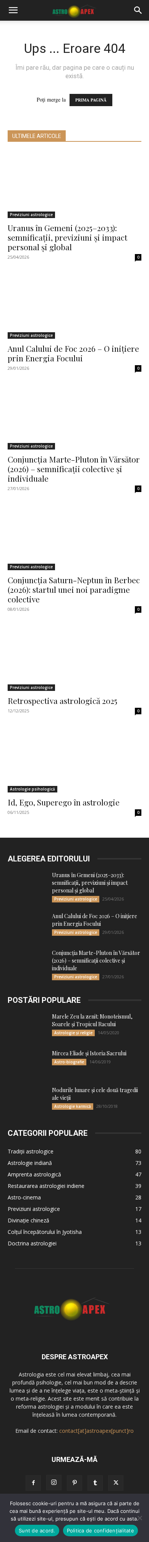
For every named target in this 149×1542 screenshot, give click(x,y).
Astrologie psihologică (32, 789)
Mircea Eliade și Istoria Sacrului (89, 1053)
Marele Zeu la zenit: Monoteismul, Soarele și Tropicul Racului (92, 1020)
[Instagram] (54, 1482)
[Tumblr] (95, 1483)
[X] (115, 1483)
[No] (139, 1518)
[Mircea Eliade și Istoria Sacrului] (27, 1063)
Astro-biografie (69, 1062)
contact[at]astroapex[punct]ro (96, 1430)
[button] (13, 10)
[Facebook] (33, 1483)
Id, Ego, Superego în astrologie (64, 802)
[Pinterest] (74, 1483)
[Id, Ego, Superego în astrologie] (74, 759)
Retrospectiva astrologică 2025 (62, 700)
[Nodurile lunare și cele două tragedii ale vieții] (27, 1099)
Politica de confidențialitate (100, 1530)
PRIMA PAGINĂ (91, 100)
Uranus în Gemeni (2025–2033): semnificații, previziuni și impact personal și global (67, 237)
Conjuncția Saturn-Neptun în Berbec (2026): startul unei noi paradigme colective (74, 589)
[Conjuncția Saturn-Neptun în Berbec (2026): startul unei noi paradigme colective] (74, 537)
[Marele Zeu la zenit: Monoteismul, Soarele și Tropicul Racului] (27, 1026)
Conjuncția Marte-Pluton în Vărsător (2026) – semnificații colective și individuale (74, 469)
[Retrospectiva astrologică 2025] (74, 658)
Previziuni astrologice (31, 214)
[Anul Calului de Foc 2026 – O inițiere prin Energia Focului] (74, 305)
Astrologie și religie (73, 1032)
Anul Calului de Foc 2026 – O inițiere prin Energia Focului (73, 353)
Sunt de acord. (37, 1530)
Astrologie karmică (72, 1106)
